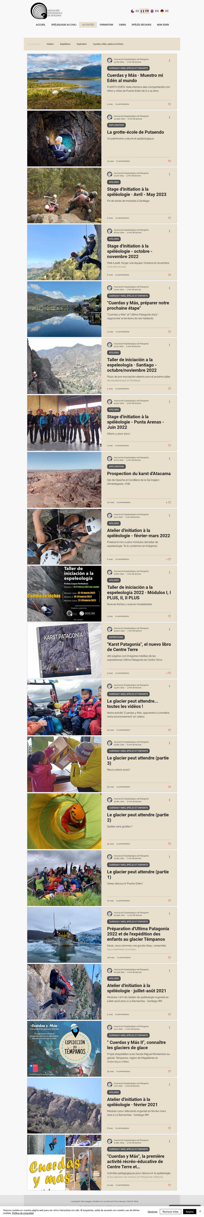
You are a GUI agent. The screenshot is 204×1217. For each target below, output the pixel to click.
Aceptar (190, 1211)
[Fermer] (200, 1211)
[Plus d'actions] (170, 60)
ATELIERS (114, 182)
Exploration (82, 44)
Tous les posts (33, 44)
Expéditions (65, 44)
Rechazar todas (170, 1211)
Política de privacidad (23, 1213)
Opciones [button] (152, 1211)
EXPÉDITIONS (116, 637)
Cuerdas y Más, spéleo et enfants (108, 44)
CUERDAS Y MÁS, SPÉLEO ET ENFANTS (128, 68)
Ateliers (50, 44)
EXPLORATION (116, 125)
